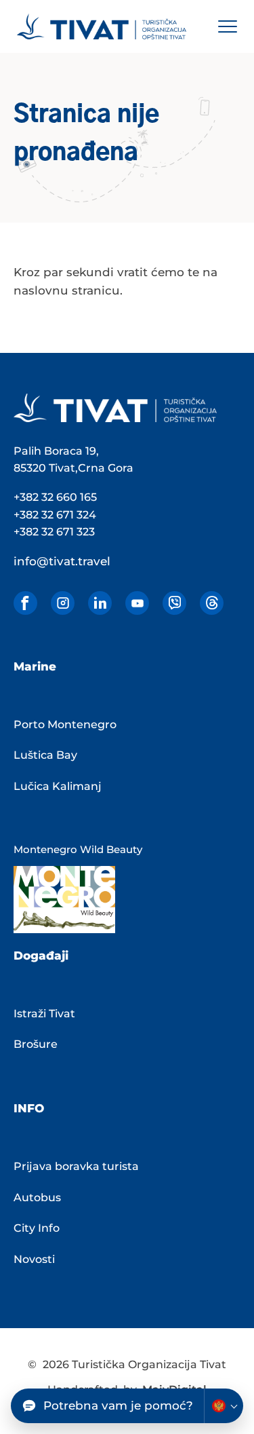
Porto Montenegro (65, 724)
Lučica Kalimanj (58, 786)
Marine (35, 666)
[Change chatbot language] (223, 1406)
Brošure (36, 1044)
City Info (37, 1228)
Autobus (37, 1197)
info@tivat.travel (62, 561)
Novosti (34, 1259)
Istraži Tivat (44, 1013)
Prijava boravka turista (76, 1166)
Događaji (41, 955)
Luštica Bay (45, 755)
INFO (29, 1108)
